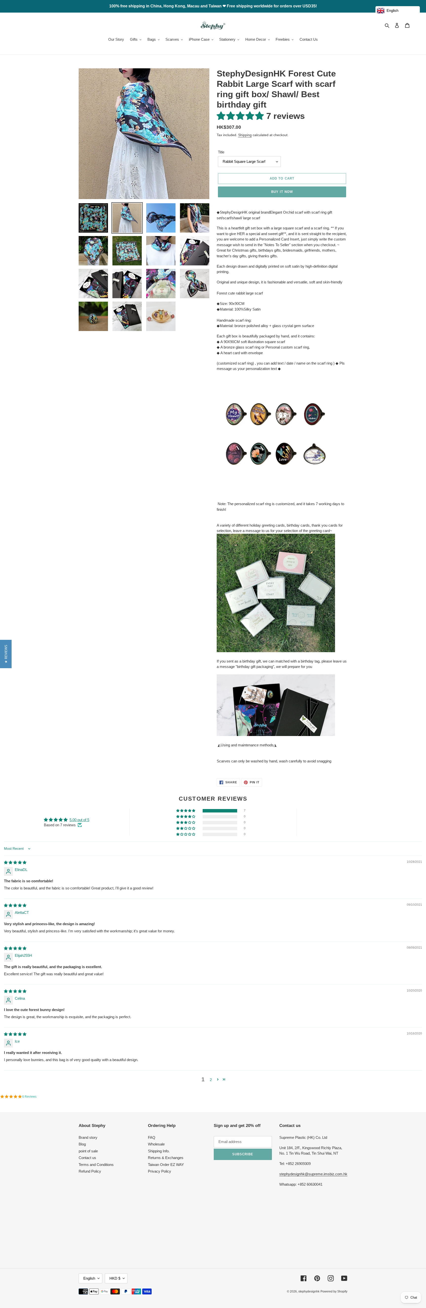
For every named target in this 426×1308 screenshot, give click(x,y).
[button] (241, 116)
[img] (15, 862)
